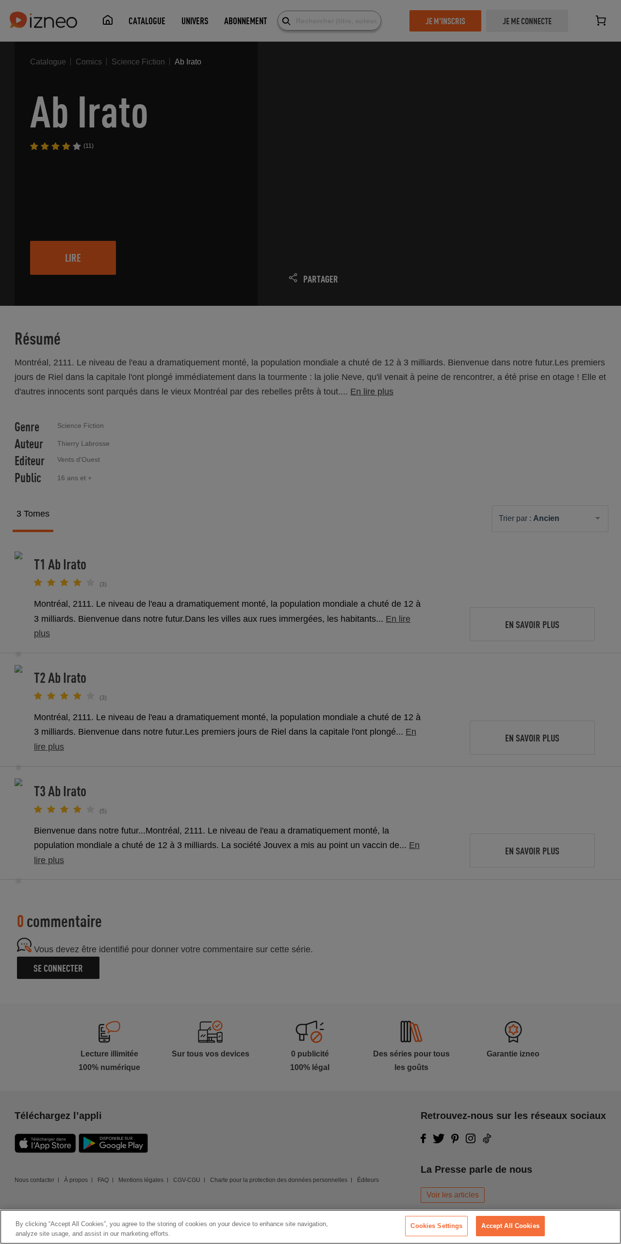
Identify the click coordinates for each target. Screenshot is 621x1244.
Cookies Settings (436, 1225)
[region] (310, 1227)
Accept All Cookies (510, 1225)
